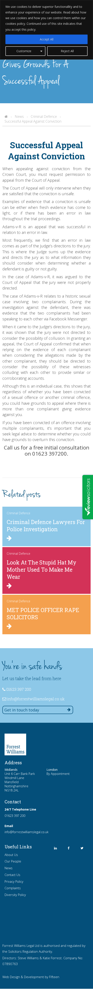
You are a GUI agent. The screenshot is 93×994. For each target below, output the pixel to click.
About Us (11, 855)
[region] (46, 30)
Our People (13, 861)
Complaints (13, 888)
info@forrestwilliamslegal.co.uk (36, 698)
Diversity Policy (15, 895)
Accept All (46, 39)
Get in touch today (21, 710)
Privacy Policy (14, 881)
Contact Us (12, 875)
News (9, 868)
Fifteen (54, 977)
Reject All (67, 51)
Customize (23, 51)
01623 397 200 (15, 816)
